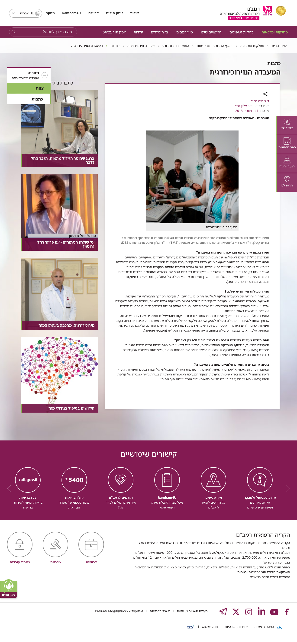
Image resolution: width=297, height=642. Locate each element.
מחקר (50, 13)
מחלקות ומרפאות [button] (274, 32)
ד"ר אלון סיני (244, 106)
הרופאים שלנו (211, 32)
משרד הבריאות (159, 611)
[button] (29, 75)
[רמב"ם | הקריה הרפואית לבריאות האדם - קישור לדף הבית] (253, 13)
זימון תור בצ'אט (114, 32)
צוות (40, 88)
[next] (10, 488)
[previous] (286, 488)
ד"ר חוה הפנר (260, 101)
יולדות (138, 32)
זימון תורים (114, 13)
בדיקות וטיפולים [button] (241, 32)
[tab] (286, 125)
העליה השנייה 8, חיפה (192, 611)
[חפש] (13, 32)
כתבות (37, 99)
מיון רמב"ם (184, 32)
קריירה (93, 13)
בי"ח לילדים (159, 32)
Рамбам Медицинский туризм (119, 611)
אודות (134, 13)
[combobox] (25, 13)
